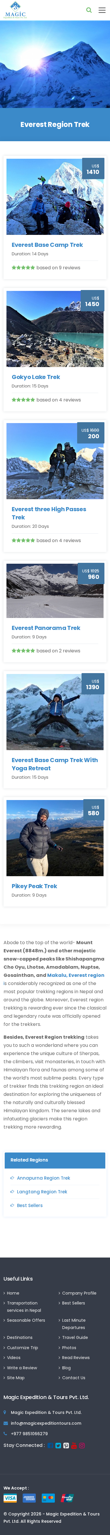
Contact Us (73, 1378)
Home (13, 1293)
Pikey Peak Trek (34, 886)
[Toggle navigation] (99, 10)
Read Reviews (76, 1358)
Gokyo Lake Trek (36, 377)
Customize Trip (22, 1348)
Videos (14, 1358)
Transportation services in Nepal (24, 1306)
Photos (69, 1348)
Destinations (20, 1337)
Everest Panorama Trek (46, 628)
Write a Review (22, 1368)
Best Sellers (30, 1205)
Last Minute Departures (74, 1323)
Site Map (16, 1378)
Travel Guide (75, 1337)
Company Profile (79, 1293)
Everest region (86, 975)
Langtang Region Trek (42, 1192)
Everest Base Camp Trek (47, 245)
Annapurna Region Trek (43, 1178)
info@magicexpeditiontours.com (46, 1423)
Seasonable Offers (26, 1320)
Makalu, (57, 975)
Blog (66, 1368)
